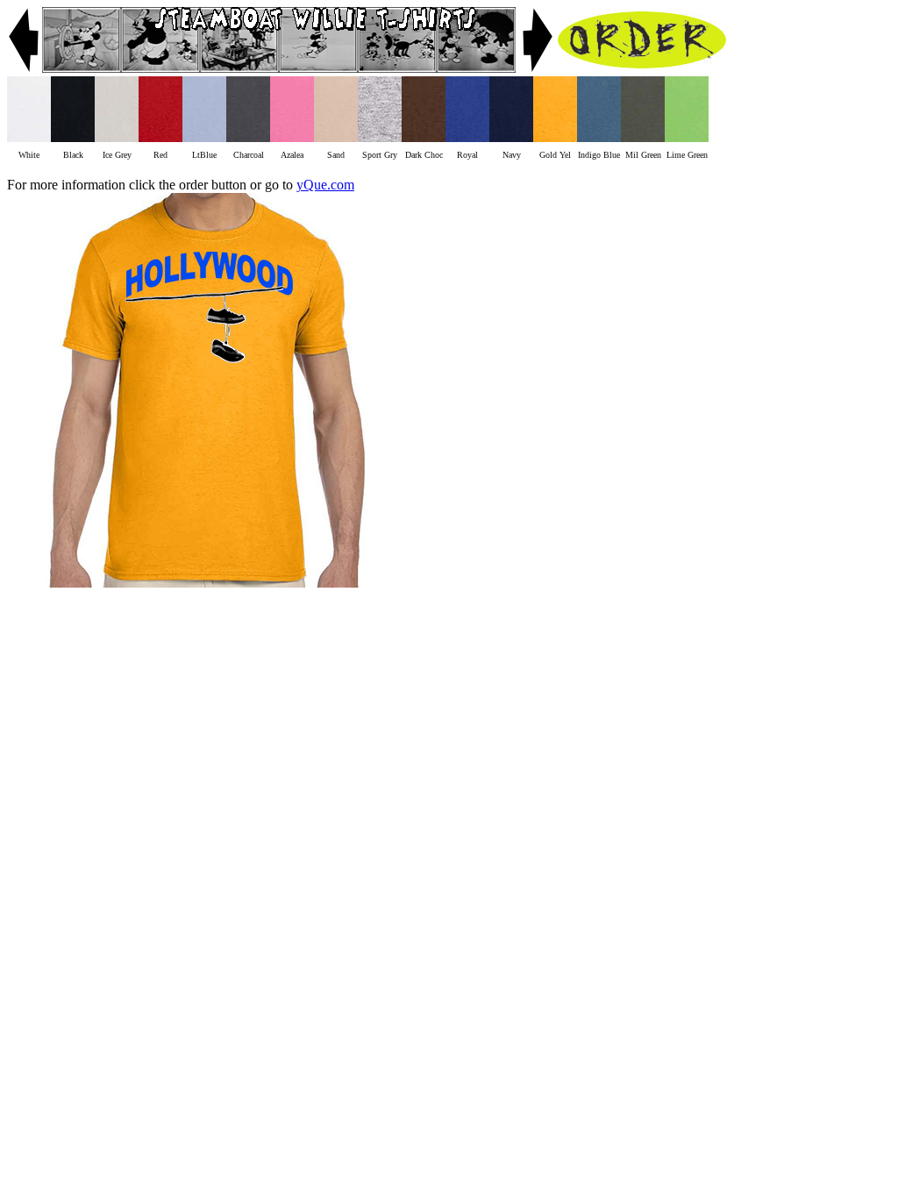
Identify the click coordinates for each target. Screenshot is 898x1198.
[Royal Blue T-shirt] (467, 137)
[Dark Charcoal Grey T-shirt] (248, 137)
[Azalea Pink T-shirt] (292, 137)
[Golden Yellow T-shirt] (555, 137)
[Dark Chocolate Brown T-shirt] (423, 137)
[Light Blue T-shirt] (204, 137)
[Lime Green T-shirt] (687, 137)
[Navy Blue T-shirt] (511, 137)
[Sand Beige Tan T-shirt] (336, 137)
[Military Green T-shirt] (643, 137)
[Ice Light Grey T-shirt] (117, 137)
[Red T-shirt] (160, 137)
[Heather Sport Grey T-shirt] (380, 137)
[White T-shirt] (29, 137)
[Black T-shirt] (73, 137)
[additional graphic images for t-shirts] (24, 68)
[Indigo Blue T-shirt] (599, 137)
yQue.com (325, 184)
